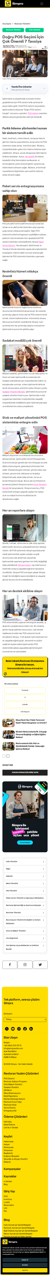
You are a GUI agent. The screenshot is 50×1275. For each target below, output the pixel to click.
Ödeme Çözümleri (15, 1116)
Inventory (8, 1199)
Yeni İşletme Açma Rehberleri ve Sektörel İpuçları (22, 947)
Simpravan (8, 1150)
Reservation (9, 1205)
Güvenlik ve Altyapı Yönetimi (16, 1159)
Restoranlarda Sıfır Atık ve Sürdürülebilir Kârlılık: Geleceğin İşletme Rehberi (30, 746)
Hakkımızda (8, 1142)
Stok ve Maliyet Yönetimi (16, 931)
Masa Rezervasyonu (12, 1093)
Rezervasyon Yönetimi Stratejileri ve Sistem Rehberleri (23, 922)
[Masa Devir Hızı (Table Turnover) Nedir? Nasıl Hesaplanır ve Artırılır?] (8, 723)
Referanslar (8, 1148)
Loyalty (7, 1202)
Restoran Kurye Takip (13, 1102)
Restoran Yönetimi (22, 24)
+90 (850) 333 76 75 (12, 1046)
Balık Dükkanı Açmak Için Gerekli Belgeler (21, 1231)
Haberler (9, 876)
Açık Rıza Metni (10, 1052)
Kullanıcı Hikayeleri (11, 1156)
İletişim (7, 1043)
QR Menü (8, 1090)
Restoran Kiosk (10, 1105)
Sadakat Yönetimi (11, 1087)
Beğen (10, 962)
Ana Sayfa (6, 24)
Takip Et (25, 962)
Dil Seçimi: (8, 1014)
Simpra (35, 47)
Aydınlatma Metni (11, 1054)
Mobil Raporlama (11, 1096)
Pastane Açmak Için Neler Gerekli (17, 1237)
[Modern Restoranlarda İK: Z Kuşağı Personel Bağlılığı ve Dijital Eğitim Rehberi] (8, 734)
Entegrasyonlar (10, 1111)
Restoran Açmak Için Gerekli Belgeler (19, 1228)
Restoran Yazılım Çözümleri (21, 1073)
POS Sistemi (9, 1079)
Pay (5, 1211)
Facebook (25, 690)
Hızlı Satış (8, 1122)
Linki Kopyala (25, 712)
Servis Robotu (10, 1108)
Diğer (8, 869)
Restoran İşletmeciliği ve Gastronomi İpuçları (23, 905)
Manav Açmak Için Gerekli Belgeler (18, 1234)
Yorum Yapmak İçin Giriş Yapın (25, 772)
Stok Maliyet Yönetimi (13, 1085)
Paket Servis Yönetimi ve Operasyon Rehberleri (24, 898)
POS (6, 1197)
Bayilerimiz (8, 1153)
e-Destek (8, 1182)
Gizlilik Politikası (10, 1057)
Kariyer (7, 1145)
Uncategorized (12, 938)
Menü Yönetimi (12, 883)
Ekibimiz (7, 1162)
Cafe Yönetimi (34, 30)
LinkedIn (25, 704)
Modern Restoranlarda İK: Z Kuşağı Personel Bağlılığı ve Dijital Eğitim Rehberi (31, 734)
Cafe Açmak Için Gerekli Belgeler (17, 1225)
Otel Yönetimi (11, 891)
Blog (6, 1185)
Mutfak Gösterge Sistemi (14, 1099)
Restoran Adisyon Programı (15, 1082)
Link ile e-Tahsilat (11, 1128)
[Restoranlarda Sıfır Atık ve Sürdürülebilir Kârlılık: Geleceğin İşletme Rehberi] (8, 746)
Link (5, 1208)
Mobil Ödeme (9, 1125)
